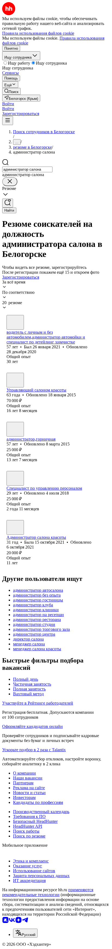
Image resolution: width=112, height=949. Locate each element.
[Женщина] (15, 429)
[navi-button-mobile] (7, 120)
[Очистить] (9, 181)
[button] (8, 103)
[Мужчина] (15, 322)
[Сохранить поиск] (7, 203)
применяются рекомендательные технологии (47, 892)
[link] (11, 91)
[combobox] (27, 169)
